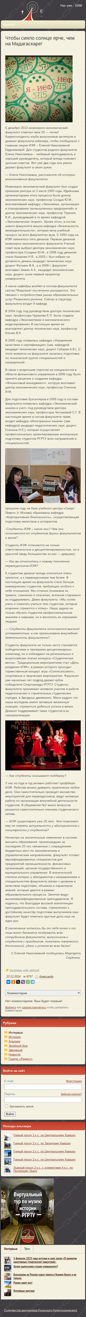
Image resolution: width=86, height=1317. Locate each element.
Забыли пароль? (71, 1094)
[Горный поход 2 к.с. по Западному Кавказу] (7, 1145)
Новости (15, 1054)
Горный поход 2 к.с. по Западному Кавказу (42, 1143)
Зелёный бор (18, 1045)
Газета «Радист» (21, 1059)
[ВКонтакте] (8, 982)
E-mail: (9, 1081)
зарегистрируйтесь (34, 1007)
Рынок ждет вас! (22, 1282)
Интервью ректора (24, 1291)
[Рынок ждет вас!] (7, 1284)
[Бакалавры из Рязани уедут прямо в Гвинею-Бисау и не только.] (7, 1276)
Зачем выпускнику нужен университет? (35, 1266)
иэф (25, 970)
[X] (18, 982)
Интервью (16, 1032)
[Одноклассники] (13, 982)
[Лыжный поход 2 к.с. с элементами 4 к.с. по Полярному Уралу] (7, 1169)
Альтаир (14, 1041)
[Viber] (23, 982)
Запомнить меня (21, 1106)
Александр (46, 976)
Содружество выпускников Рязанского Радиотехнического (40, 1310)
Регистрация (74, 1081)
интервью (16, 970)
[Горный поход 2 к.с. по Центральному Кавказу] (7, 1137)
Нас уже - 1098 (71, 5)
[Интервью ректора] (7, 1292)
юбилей (34, 970)
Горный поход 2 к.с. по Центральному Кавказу (44, 1135)
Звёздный (15, 1050)
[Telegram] (33, 982)
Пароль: (10, 1094)
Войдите (10, 1007)
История (15, 1037)
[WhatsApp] (28, 982)
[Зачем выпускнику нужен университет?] (7, 1268)
